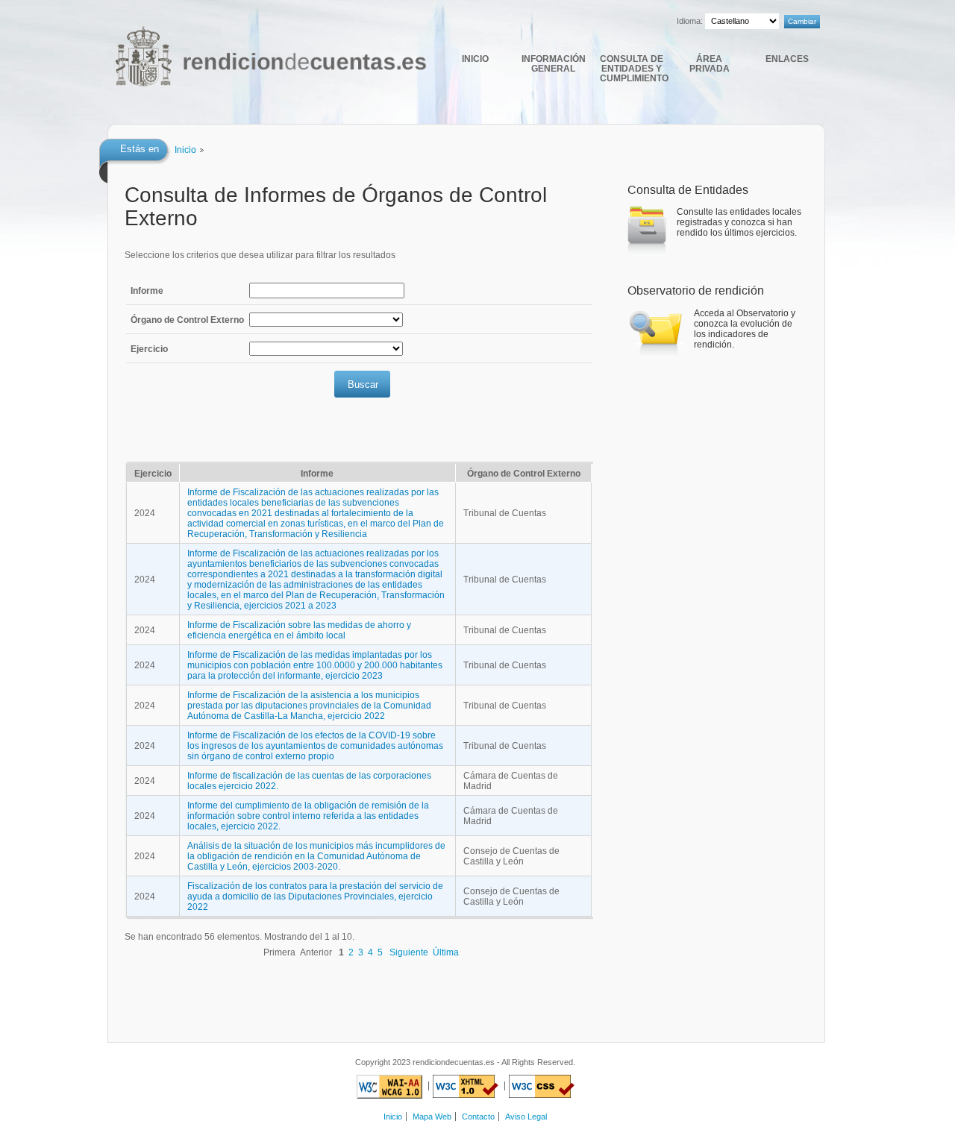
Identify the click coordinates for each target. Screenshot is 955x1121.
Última (446, 952)
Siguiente (408, 952)
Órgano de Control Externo (187, 320)
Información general (554, 63)
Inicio (475, 58)
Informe (147, 291)
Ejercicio (149, 349)
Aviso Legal (526, 1116)
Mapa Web (432, 1116)
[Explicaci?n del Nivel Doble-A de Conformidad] (389, 1085)
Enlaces (787, 58)
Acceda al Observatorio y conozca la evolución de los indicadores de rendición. (744, 329)
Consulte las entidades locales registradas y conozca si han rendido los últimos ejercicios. (739, 222)
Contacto (478, 1116)
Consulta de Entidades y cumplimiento (633, 68)
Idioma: (690, 20)
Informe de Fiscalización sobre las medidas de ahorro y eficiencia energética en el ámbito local (299, 630)
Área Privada (709, 63)
